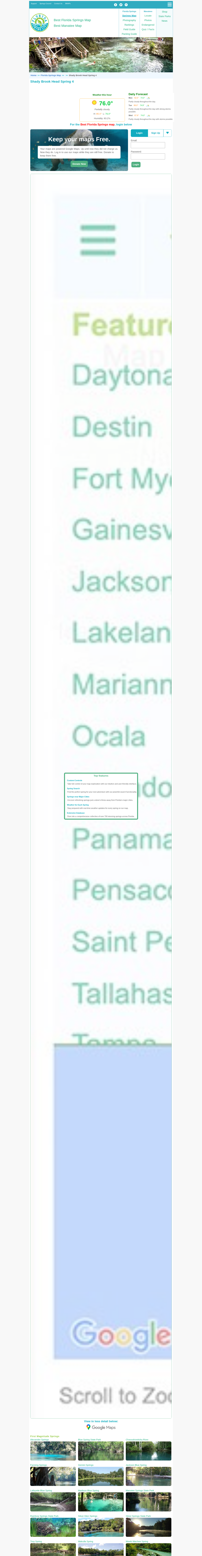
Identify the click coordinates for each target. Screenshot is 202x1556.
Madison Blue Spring (88, 1490)
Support (34, 3)
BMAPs (68, 3)
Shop (164, 11)
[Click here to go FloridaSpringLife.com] (39, 32)
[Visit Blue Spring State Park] (101, 1460)
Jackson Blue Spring (136, 1465)
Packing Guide (129, 34)
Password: (136, 151)
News (164, 21)
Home (33, 75)
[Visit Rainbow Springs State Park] (53, 1536)
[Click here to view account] (167, 133)
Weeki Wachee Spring (137, 1541)
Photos (148, 20)
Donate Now (79, 164)
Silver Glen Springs (87, 1516)
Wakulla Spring (85, 1541)
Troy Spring (36, 1541)
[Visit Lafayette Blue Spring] (53, 1511)
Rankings (129, 25)
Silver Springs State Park (138, 1516)
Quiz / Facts (148, 29)
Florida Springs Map (51, 75)
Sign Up (155, 133)
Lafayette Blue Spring (41, 1490)
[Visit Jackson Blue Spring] (148, 1485)
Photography (129, 20)
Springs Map (129, 15)
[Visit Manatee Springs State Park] (148, 1511)
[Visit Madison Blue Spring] (101, 1511)
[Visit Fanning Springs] (53, 1485)
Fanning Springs (38, 1465)
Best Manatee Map (68, 25)
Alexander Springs (39, 1439)
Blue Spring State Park (89, 1439)
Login (139, 133)
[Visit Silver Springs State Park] (148, 1536)
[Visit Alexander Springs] (53, 1460)
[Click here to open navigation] (170, 4)
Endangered (148, 25)
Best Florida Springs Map (72, 20)
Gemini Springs (86, 1465)
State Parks (165, 16)
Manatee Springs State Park (140, 1490)
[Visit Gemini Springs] (101, 1485)
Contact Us (58, 3)
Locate (148, 15)
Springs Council (45, 3)
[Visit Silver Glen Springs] (101, 1536)
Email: (134, 140)
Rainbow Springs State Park (44, 1516)
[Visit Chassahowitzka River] (148, 1460)
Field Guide (129, 29)
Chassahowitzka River (137, 1439)
